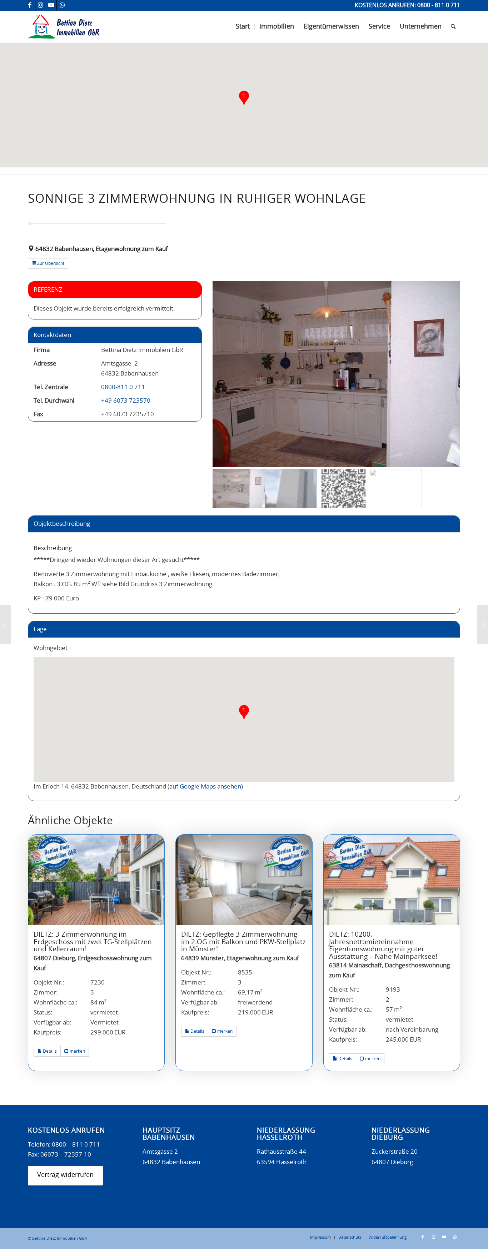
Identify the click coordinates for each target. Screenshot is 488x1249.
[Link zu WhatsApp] (62, 5)
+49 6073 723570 (125, 401)
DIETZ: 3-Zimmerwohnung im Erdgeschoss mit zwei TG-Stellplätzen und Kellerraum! (93, 942)
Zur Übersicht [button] (50, 263)
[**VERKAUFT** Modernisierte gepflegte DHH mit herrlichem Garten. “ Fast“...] (482, 624)
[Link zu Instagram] (40, 5)
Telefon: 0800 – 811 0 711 (64, 1145)
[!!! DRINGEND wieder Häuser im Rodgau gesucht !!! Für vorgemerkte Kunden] (5, 624)
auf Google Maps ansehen (205, 787)
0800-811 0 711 (123, 387)
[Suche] (453, 27)
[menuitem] (242, 27)
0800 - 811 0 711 (438, 5)
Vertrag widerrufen (65, 1175)
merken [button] (77, 1051)
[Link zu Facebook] (30, 5)
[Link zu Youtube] (51, 5)
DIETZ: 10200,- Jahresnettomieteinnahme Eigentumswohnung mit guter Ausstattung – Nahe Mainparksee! (383, 945)
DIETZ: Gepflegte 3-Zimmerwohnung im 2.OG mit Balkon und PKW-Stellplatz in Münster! (243, 942)
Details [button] (49, 1051)
